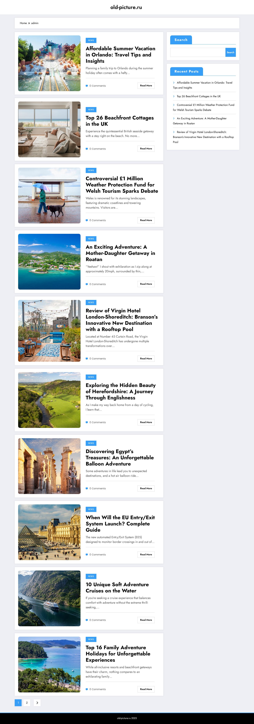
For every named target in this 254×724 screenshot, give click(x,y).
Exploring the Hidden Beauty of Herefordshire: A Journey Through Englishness (121, 391)
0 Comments (98, 86)
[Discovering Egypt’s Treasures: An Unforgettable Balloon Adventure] (49, 466)
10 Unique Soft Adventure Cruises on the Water (117, 587)
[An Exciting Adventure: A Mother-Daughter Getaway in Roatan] (49, 261)
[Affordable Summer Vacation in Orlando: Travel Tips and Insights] (49, 63)
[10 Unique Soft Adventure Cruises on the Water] (49, 598)
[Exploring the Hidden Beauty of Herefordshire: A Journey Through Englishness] (49, 400)
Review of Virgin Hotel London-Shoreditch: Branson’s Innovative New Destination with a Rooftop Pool (122, 320)
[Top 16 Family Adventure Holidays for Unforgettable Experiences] (49, 664)
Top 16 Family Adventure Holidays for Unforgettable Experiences (118, 653)
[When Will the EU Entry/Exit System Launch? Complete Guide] (49, 532)
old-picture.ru (126, 7)
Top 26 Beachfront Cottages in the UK (120, 121)
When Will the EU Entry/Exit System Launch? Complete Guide (120, 523)
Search (181, 39)
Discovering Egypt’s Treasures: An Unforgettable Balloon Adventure (120, 457)
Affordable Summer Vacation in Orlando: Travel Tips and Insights (120, 54)
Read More (146, 85)
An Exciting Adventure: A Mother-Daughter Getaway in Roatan (120, 253)
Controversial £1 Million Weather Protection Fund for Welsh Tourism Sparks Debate (122, 184)
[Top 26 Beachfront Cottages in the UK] (49, 129)
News (91, 40)
